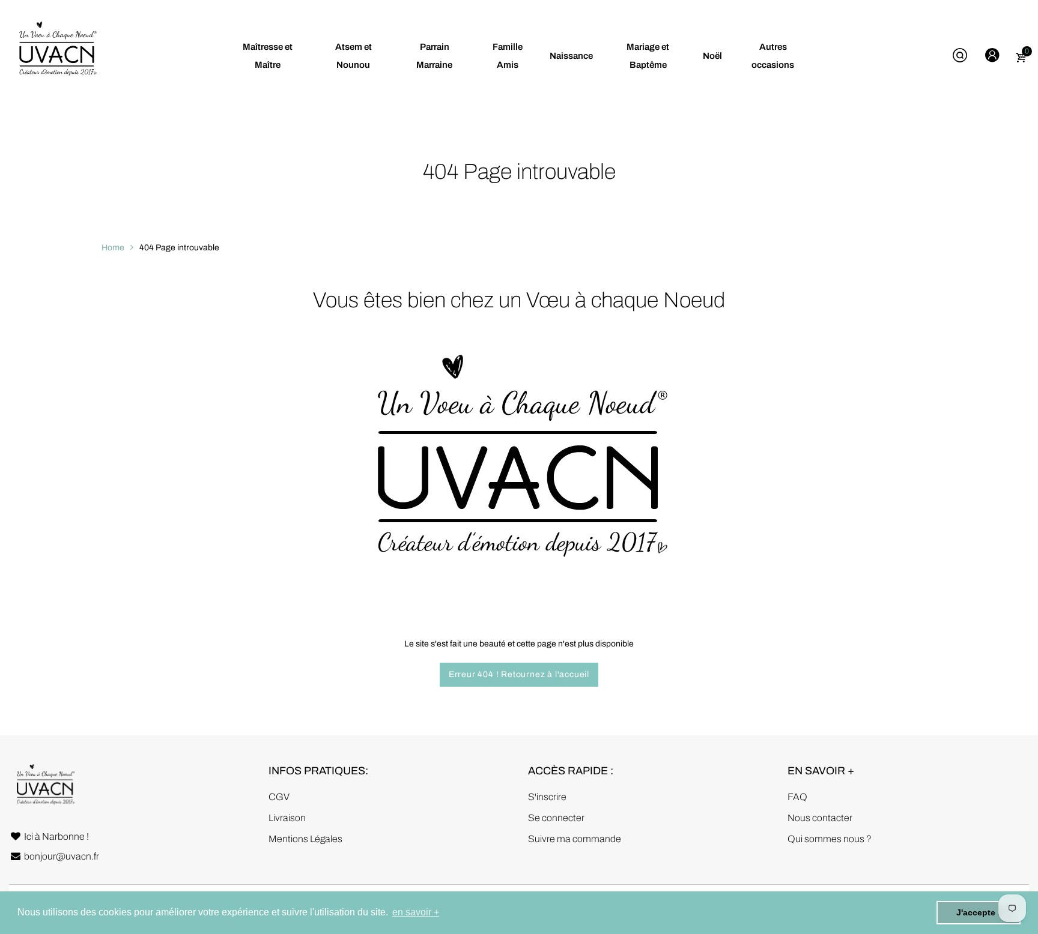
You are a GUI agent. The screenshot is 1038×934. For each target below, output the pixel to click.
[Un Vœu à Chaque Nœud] (57, 55)
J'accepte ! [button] (978, 912)
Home (113, 247)
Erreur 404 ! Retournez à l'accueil (519, 674)
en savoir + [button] (415, 912)
